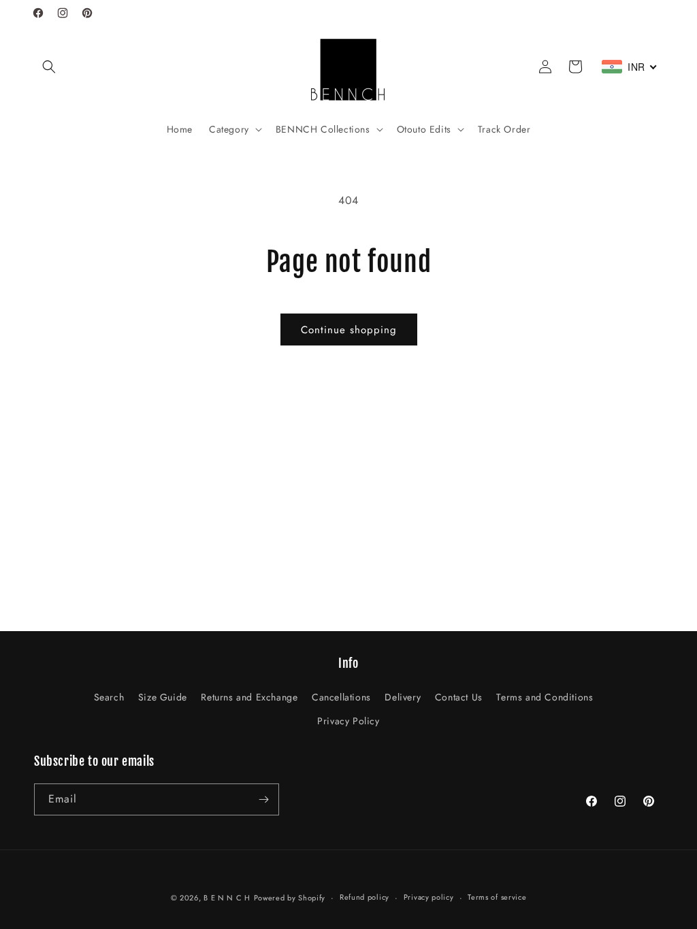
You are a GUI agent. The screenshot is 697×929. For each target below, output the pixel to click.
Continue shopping (349, 329)
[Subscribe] (263, 799)
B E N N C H (227, 897)
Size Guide (162, 697)
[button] (49, 67)
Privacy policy (429, 897)
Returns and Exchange (249, 697)
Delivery (403, 697)
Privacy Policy (348, 721)
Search (109, 697)
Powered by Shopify (290, 897)
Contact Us (459, 697)
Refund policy (364, 897)
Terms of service (497, 897)
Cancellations (341, 697)
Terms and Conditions (544, 697)
